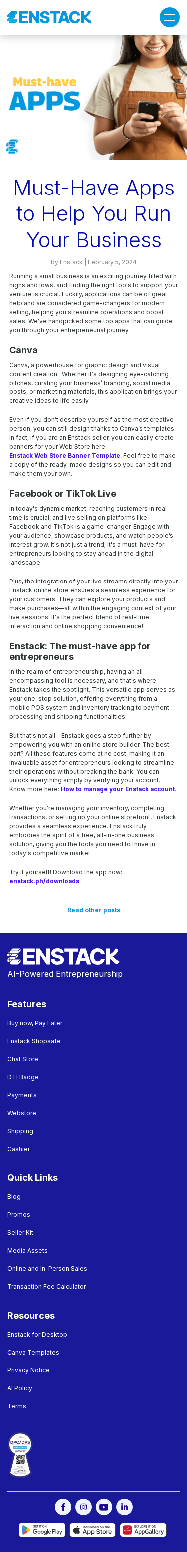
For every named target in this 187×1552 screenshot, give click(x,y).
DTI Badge (23, 1077)
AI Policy (19, 1388)
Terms (16, 1406)
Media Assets (27, 1250)
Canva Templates (33, 1352)
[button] (170, 17)
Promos (18, 1214)
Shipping (20, 1131)
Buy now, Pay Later (34, 1023)
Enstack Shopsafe (34, 1041)
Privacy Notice (28, 1370)
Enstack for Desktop (37, 1334)
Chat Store (22, 1059)
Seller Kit (20, 1232)
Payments (22, 1095)
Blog (14, 1196)
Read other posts (93, 910)
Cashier (18, 1149)
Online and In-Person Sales (47, 1268)
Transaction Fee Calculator (46, 1286)
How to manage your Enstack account (118, 789)
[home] (49, 17)
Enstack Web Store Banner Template (64, 455)
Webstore (21, 1113)
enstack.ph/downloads (44, 881)
